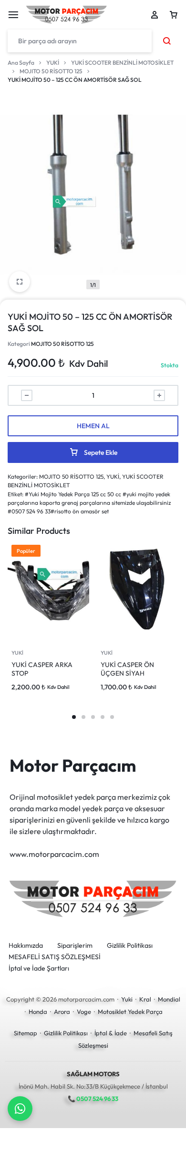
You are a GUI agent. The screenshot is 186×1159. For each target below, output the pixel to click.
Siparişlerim (75, 946)
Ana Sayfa (21, 62)
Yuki (127, 999)
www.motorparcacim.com (54, 854)
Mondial (169, 999)
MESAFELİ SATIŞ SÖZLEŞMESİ (55, 957)
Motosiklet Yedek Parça (130, 1011)
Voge (84, 1011)
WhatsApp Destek (20, 1108)
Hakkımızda (26, 946)
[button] (74, 717)
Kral (145, 999)
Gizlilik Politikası (130, 946)
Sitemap (25, 1033)
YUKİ (52, 62)
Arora (62, 1011)
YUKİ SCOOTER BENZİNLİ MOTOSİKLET (122, 62)
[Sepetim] (173, 14)
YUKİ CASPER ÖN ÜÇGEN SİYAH (127, 669)
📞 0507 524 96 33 (93, 1098)
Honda (38, 1011)
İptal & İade (110, 1033)
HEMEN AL (93, 426)
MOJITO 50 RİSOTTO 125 (51, 71)
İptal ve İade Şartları (39, 968)
